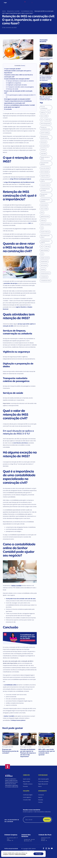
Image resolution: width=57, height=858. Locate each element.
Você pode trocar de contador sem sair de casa (20, 598)
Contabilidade (44, 277)
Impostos (43, 269)
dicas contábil (44, 116)
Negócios (43, 112)
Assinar (47, 820)
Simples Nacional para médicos (46, 180)
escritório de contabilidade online (45, 128)
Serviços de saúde (12, 89)
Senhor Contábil (9, 716)
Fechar (23, 65)
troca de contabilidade (44, 107)
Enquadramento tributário (44, 163)
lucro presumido (44, 146)
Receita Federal (44, 205)
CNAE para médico (45, 185)
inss (49, 112)
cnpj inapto (43, 153)
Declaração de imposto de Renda (45, 137)
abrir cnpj (47, 246)
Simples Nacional (45, 257)
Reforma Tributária (45, 172)
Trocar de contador (45, 168)
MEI (41, 246)
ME (41, 119)
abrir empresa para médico (45, 236)
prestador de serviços (11, 283)
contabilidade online (45, 280)
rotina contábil (44, 208)
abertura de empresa (45, 224)
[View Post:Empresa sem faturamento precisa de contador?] (46, 50)
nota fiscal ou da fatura (20, 443)
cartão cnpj (47, 119)
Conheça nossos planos (18, 720)
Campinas (43, 149)
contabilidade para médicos (45, 241)
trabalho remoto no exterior (45, 158)
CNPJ (29, 223)
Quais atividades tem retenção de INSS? (17, 79)
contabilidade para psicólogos (45, 189)
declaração (43, 142)
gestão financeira (45, 216)
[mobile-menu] (53, 3)
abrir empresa (44, 265)
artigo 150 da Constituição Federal (20, 179)
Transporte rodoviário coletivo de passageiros (20, 87)
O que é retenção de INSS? (12, 69)
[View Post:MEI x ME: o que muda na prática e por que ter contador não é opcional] (46, 89)
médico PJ (43, 220)
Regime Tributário (44, 250)
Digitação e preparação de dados (16, 85)
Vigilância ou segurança (13, 83)
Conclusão (8, 109)
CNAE (42, 254)
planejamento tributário (44, 195)
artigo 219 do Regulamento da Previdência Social (19, 182)
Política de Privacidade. (20, 854)
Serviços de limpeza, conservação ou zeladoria (20, 81)
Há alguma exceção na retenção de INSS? (17, 99)
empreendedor (44, 261)
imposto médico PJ (45, 231)
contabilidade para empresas (45, 200)
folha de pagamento (45, 123)
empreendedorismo (45, 273)
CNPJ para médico (45, 175)
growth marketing (45, 132)
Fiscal (42, 212)
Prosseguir (38, 853)
